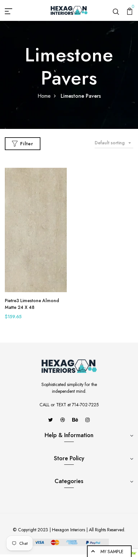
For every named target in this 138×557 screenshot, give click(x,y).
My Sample (111, 551)
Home (44, 96)
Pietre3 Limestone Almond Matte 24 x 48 (32, 303)
